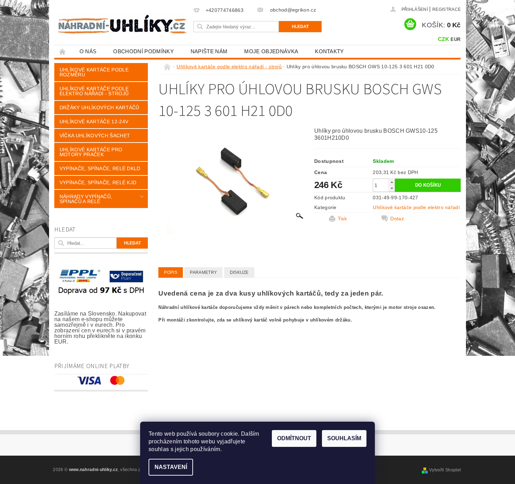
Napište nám (209, 51)
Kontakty (329, 51)
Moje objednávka (271, 51)
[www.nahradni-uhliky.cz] (122, 24)
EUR (455, 39)
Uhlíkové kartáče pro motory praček (91, 152)
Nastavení (170, 467)
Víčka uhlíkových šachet (95, 135)
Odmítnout (294, 438)
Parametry (203, 272)
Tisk (342, 218)
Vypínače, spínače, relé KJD (98, 182)
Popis (170, 272)
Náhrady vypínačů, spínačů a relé (86, 199)
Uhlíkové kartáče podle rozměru (94, 72)
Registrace (446, 9)
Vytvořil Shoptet (445, 470)
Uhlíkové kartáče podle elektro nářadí (416, 207)
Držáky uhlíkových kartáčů (99, 107)
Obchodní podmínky (143, 51)
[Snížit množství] (392, 188)
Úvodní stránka (62, 51)
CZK (443, 39)
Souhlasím (344, 438)
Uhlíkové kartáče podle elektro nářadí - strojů (94, 91)
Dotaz (397, 218)
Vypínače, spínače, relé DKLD (100, 168)
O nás (88, 51)
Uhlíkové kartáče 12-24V (94, 121)
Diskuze (239, 272)
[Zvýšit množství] (392, 182)
